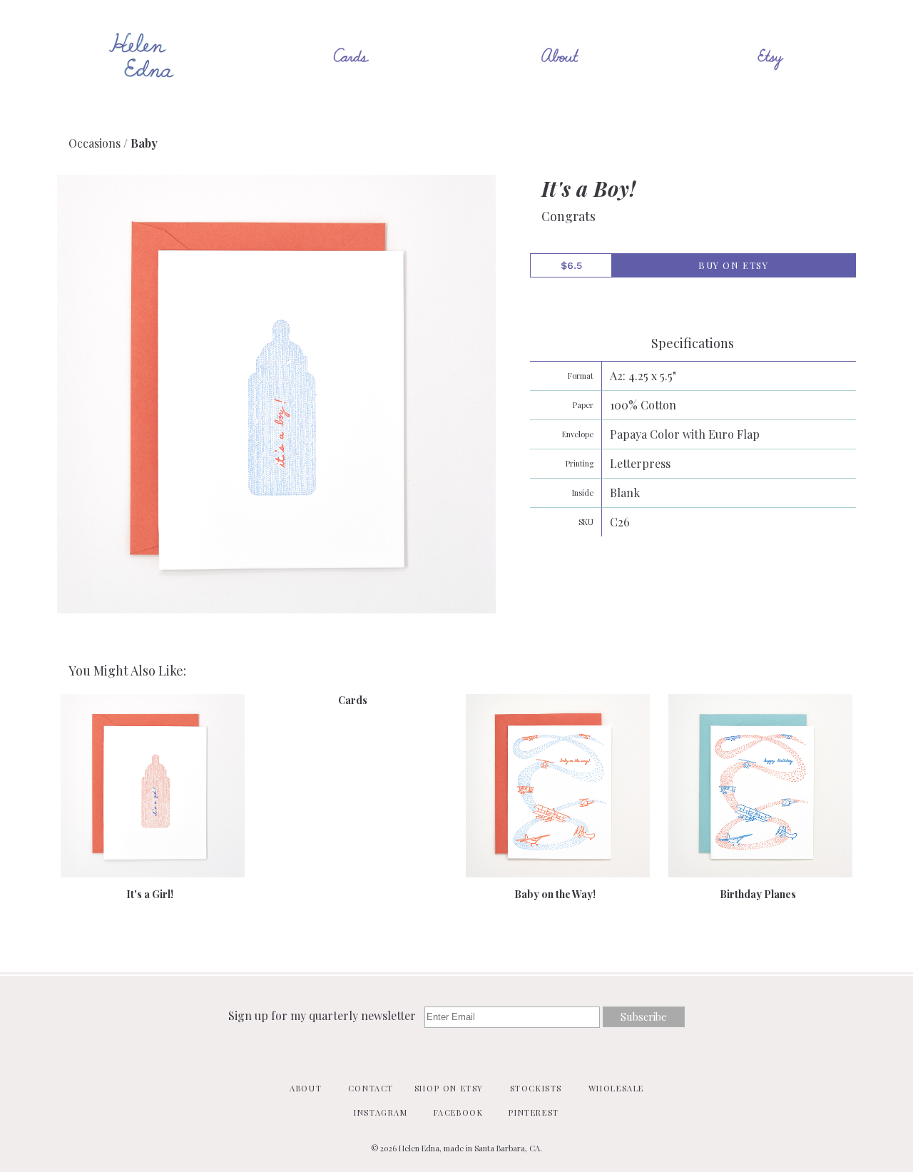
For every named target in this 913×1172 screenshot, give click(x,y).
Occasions (94, 143)
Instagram (380, 1112)
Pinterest (533, 1112)
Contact (371, 1088)
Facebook (459, 1112)
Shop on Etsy (449, 1088)
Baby (144, 143)
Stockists (536, 1088)
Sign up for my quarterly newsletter (323, 1015)
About (306, 1088)
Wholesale (616, 1088)
